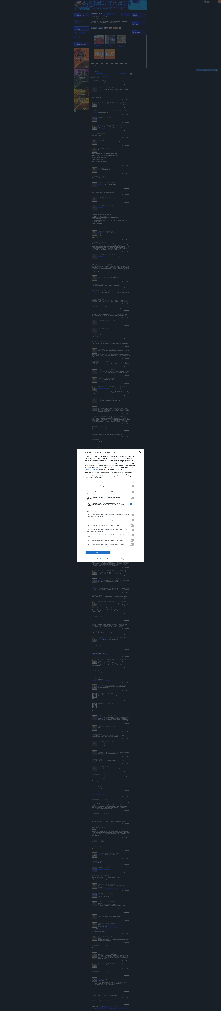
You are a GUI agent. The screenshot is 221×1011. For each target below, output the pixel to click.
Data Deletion (100, 559)
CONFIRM (98, 552)
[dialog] (110, 505)
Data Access (110, 559)
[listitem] (110, 482)
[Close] (140, 452)
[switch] (132, 486)
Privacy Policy (120, 559)
